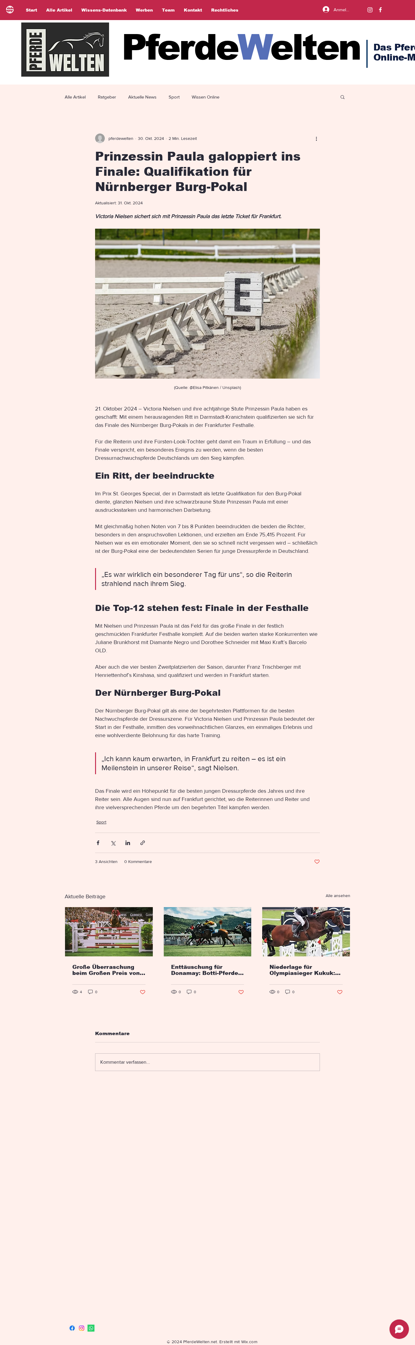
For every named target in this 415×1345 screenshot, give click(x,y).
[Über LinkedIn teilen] (128, 843)
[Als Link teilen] (143, 843)
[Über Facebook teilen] (98, 843)
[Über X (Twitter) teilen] (113, 843)
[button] (342, 96)
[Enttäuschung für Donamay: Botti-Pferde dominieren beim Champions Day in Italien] (208, 931)
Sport (174, 96)
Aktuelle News (142, 96)
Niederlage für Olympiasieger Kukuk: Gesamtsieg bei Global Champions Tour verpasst (303, 970)
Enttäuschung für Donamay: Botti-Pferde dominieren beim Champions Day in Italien (204, 970)
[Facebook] (72, 1328)
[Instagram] (370, 9)
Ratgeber (107, 96)
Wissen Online (205, 96)
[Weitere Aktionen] (316, 138)
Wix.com (249, 1341)
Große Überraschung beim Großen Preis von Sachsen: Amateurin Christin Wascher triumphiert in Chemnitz (107, 970)
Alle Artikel (75, 96)
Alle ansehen (338, 895)
